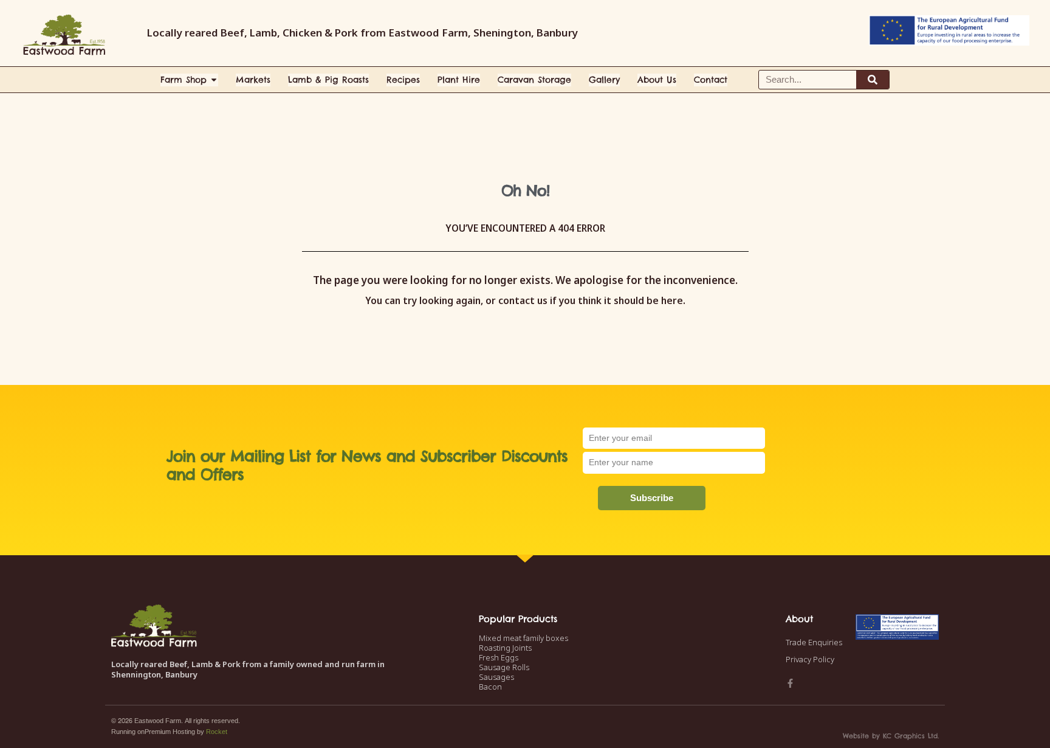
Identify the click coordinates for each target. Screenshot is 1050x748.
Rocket (216, 732)
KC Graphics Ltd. (911, 736)
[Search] (872, 80)
